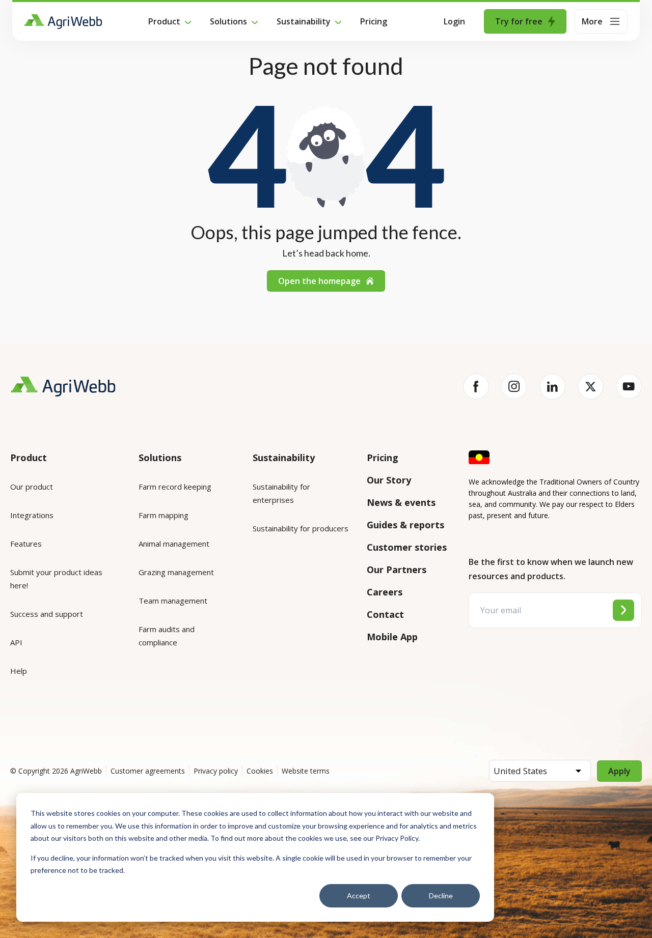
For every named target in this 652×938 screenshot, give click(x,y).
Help (18, 671)
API (16, 642)
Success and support (46, 614)
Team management (173, 600)
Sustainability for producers (300, 528)
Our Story (389, 480)
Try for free (518, 21)
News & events (401, 502)
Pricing (373, 21)
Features (26, 543)
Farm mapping (163, 515)
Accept (358, 895)
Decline (441, 895)
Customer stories (407, 547)
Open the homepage (319, 281)
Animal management (174, 543)
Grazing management (176, 572)
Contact (385, 614)
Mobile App (392, 637)
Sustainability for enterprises (281, 493)
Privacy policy (216, 771)
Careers (384, 592)
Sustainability (304, 21)
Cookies (260, 771)
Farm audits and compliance (167, 635)
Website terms (306, 771)
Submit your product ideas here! (56, 578)
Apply (619, 771)
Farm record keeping (175, 486)
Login (454, 21)
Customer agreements (148, 771)
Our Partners (396, 569)
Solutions (228, 21)
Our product (31, 486)
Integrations (31, 515)
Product (164, 21)
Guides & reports (405, 525)
